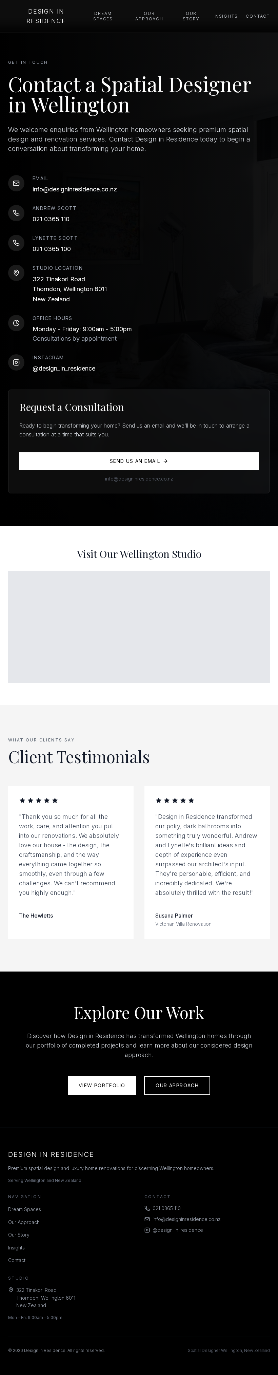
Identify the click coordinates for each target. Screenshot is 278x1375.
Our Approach (24, 1222)
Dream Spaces (24, 1209)
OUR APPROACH (149, 16)
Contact (16, 1260)
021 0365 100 (52, 248)
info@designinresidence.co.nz (75, 189)
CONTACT (258, 16)
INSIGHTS (226, 16)
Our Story (18, 1235)
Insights (16, 1247)
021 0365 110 (51, 219)
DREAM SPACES (103, 16)
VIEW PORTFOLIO (102, 1085)
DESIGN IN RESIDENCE (46, 16)
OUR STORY (191, 16)
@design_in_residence (64, 368)
